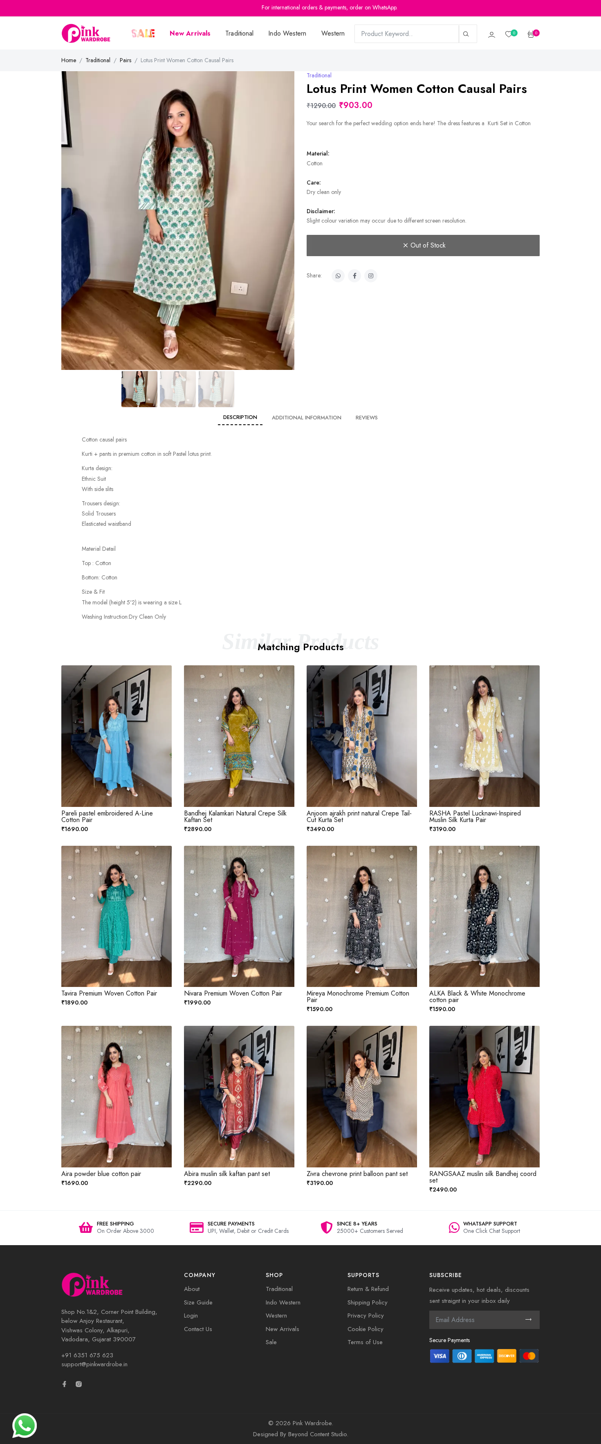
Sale (271, 1342)
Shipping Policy (368, 1302)
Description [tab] (240, 417)
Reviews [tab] (367, 417)
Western (333, 33)
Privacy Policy (366, 1315)
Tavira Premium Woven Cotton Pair (109, 993)
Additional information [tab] (306, 417)
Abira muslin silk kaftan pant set (227, 1173)
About (192, 1288)
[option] (116, 1228)
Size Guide (198, 1302)
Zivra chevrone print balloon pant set (357, 1173)
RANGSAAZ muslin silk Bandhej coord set (482, 1177)
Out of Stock (428, 245)
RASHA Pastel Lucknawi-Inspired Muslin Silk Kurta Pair (475, 816)
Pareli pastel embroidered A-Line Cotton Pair (107, 816)
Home (68, 60)
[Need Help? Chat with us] (24, 1425)
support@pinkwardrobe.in (94, 1364)
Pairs (125, 60)
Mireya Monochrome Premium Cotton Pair (358, 997)
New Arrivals (282, 1329)
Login (191, 1315)
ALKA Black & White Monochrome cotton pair (477, 997)
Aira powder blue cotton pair (101, 1173)
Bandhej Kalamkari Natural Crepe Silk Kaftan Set (235, 816)
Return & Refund (368, 1288)
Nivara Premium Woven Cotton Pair (233, 993)
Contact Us (198, 1329)
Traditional (239, 33)
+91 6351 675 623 (87, 1355)
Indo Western (287, 33)
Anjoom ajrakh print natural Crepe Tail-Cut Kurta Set (359, 816)
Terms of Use (365, 1342)
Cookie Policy (365, 1329)
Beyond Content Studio (317, 1434)
